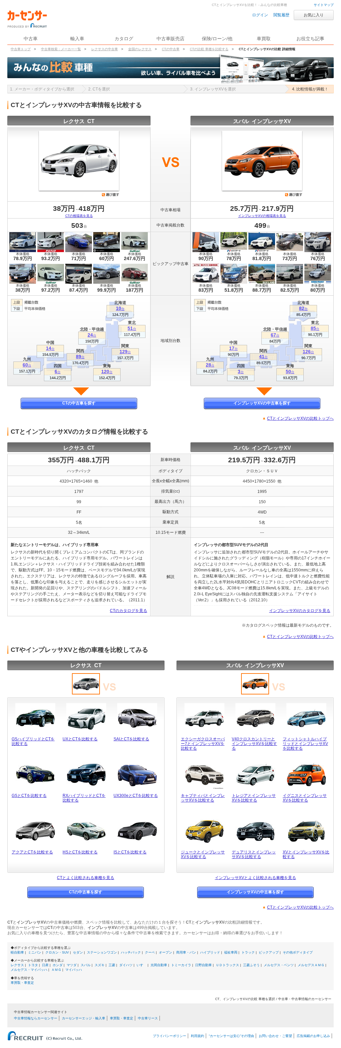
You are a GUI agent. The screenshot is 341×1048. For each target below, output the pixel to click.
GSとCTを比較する (29, 795)
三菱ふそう (251, 965)
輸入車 (77, 38)
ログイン (260, 15)
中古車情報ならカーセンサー (35, 1018)
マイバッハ (73, 970)
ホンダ (58, 965)
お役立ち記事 (310, 38)
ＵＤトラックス (227, 965)
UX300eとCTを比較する (136, 795)
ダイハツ (126, 965)
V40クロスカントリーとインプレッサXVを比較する (254, 744)
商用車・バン (186, 952)
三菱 (112, 965)
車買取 (264, 38)
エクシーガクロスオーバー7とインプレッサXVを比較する (203, 744)
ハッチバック (131, 952)
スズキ (100, 965)
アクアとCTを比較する (32, 852)
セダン (78, 952)
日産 (45, 965)
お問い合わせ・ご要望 (275, 1036)
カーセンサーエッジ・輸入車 (83, 1018)
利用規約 (197, 1036)
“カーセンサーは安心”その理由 (231, 1036)
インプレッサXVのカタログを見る (299, 610)
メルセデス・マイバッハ (29, 970)
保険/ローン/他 (217, 38)
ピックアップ (269, 952)
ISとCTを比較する (130, 852)
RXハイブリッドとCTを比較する (84, 798)
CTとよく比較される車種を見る (85, 877)
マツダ (72, 965)
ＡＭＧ (56, 970)
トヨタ (33, 965)
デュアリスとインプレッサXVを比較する (254, 854)
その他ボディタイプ (298, 952)
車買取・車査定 (22, 982)
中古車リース (148, 1018)
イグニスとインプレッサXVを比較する (305, 798)
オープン (165, 952)
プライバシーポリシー (169, 1036)
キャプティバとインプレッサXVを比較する (203, 798)
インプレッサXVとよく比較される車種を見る (255, 877)
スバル (86, 965)
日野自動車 (203, 965)
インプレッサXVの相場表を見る (262, 216)
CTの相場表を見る (79, 216)
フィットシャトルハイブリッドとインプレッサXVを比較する (305, 744)
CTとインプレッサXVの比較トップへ (300, 418)
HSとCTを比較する (80, 852)
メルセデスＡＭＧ (311, 965)
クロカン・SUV (57, 952)
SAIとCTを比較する (131, 739)
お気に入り (314, 15)
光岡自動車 (159, 965)
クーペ (150, 952)
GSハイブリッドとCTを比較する (33, 741)
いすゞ (142, 965)
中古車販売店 (170, 38)
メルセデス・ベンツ (279, 965)
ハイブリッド (210, 952)
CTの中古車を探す (79, 403)
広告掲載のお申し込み (313, 1036)
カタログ (124, 38)
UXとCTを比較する (80, 739)
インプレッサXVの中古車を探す (262, 403)
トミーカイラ (181, 965)
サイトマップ (324, 5)
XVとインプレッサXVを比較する (306, 854)
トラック (248, 952)
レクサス (17, 965)
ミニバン (34, 952)
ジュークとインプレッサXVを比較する (203, 854)
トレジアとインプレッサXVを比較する (254, 798)
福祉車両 (230, 952)
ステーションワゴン (102, 952)
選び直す (110, 194)
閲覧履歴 (281, 15)
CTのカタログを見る (128, 610)
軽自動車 (17, 952)
